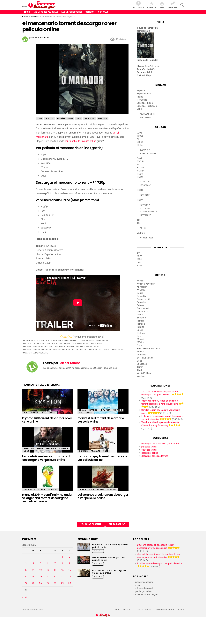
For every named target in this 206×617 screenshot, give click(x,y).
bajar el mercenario (35, 340)
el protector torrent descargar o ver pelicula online (109, 571)
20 (48, 576)
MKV (81, 412)
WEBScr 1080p (146, 237)
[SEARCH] (182, 5)
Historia (141, 333)
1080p (140, 135)
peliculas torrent (149, 446)
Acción (140, 280)
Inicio (27, 12)
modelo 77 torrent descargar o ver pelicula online (110, 546)
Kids (139, 336)
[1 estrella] (61, 336)
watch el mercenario (36, 352)
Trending (173, 7)
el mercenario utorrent (37, 349)
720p (139, 132)
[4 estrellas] (68, 336)
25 (33, 583)
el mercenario (64, 343)
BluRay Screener (148, 153)
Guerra (140, 330)
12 (40, 570)
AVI (25, 412)
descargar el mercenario (95, 340)
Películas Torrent (90, 524)
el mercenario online (62, 346)
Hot (162, 7)
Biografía (141, 296)
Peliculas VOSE (147, 114)
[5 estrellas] (71, 336)
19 (40, 576)
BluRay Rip (145, 150)
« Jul (24, 597)
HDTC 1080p (145, 185)
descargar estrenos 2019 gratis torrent (160, 443)
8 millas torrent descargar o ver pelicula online (159, 563)
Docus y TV (29, 489)
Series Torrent (117, 524)
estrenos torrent (149, 449)
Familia (140, 320)
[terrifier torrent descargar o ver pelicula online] (83, 560)
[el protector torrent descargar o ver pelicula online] (83, 573)
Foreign (140, 327)
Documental (143, 308)
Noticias (103, 12)
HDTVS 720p (145, 215)
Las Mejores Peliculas (45, 12)
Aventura (29, 448)
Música (140, 342)
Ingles (140, 96)
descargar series (149, 453)
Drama (82, 410)
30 (69, 583)
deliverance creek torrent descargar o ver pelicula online (102, 496)
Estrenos (141, 317)
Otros (41, 489)
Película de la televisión (148, 348)
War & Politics (144, 373)
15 (62, 570)
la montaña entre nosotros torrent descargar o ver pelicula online (46, 458)
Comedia (83, 451)
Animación (142, 287)
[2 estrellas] (64, 336)
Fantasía (141, 324)
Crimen (140, 305)
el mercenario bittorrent (89, 343)
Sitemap (126, 609)
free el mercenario (64, 349)
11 (33, 570)
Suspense (142, 364)
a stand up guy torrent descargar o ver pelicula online (102, 458)
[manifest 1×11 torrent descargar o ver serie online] (103, 404)
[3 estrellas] (66, 336)
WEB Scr (141, 233)
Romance (63, 448)
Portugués (142, 99)
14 (55, 570)
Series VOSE (145, 117)
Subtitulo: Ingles (145, 103)
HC (138, 164)
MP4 (139, 259)
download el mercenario (38, 343)
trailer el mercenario (90, 349)
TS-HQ (143, 228)
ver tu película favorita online (80, 141)
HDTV (43, 412)
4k (138, 139)
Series (52, 412)
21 (55, 576)
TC (138, 220)
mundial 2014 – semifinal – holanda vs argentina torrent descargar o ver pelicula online (46, 498)
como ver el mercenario (63, 340)
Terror (140, 367)
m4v (139, 262)
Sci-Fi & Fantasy (145, 357)
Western (141, 376)
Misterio (117, 410)
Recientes (138, 7)
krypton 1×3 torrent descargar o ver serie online (47, 420)
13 (48, 570)
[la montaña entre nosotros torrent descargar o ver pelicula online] (47, 442)
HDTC (140, 177)
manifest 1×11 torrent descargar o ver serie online (100, 420)
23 (69, 576)
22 (62, 576)
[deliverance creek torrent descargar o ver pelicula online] (103, 481)
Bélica (140, 293)
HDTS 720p (145, 195)
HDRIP (91, 489)
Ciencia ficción (144, 299)
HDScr (140, 173)
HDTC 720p (145, 181)
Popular (151, 7)
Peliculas (51, 448)
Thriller (140, 370)
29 (62, 583)
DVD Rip (141, 161)
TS (138, 223)
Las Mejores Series (71, 12)
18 (33, 576)
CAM (139, 158)
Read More (98, 551)
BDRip (140, 142)
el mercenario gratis (36, 346)
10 (26, 570)
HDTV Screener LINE (149, 211)
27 (48, 583)
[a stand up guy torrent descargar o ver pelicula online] (103, 442)
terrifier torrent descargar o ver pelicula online (108, 559)
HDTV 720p (105, 410)
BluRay (140, 145)
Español (34, 412)
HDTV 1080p (145, 208)
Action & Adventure (146, 283)
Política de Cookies (143, 609)
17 (26, 576)
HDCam (140, 167)
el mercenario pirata (89, 346)
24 (26, 583)
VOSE (26, 451)
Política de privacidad (165, 609)
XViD (139, 265)
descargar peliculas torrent (154, 456)
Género (89, 12)
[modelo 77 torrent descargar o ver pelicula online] (83, 547)
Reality (140, 351)
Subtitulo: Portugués (147, 106)
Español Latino (144, 93)
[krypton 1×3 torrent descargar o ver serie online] (47, 404)
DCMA (181, 609)
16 (69, 570)
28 (55, 583)
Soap (139, 360)
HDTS (140, 190)
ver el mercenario (115, 349)
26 (40, 583)
